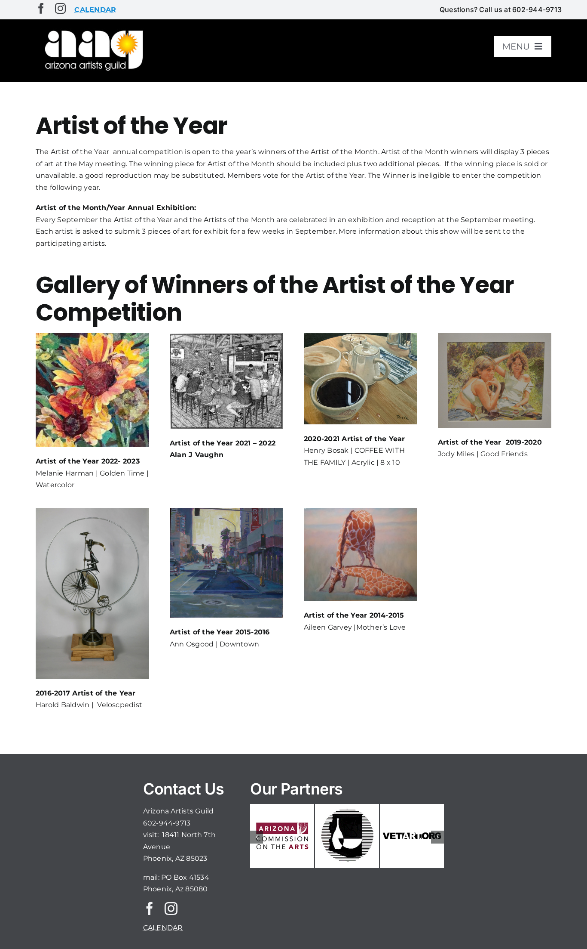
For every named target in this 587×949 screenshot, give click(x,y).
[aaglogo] (92, 31)
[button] (256, 837)
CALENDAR (163, 928)
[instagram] (60, 8)
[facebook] (41, 8)
